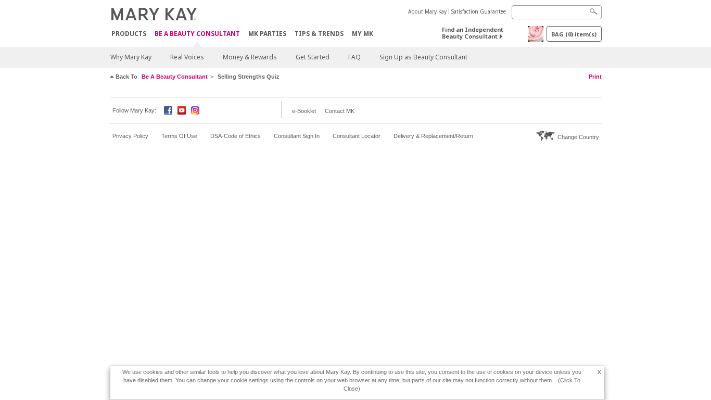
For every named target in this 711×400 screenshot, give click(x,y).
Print (595, 76)
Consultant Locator (356, 136)
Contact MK (339, 111)
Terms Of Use (179, 136)
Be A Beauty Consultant (197, 34)
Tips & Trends (319, 33)
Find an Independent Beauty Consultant (472, 33)
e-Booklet (304, 111)
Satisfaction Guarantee (478, 11)
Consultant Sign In (297, 136)
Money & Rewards (250, 57)
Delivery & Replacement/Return (433, 136)
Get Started (312, 57)
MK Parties (267, 33)
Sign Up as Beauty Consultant (423, 57)
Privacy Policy (130, 136)
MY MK (362, 33)
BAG (573, 34)
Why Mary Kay (130, 57)
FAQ (354, 57)
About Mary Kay (427, 11)
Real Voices (187, 57)
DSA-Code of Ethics (235, 136)
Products (128, 33)
